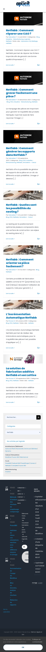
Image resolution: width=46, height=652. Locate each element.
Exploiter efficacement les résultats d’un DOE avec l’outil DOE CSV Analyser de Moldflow (37, 515)
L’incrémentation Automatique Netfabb (21, 316)
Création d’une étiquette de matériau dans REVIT (37, 548)
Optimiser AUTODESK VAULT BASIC (37, 567)
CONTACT (20, 497)
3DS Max (34, 449)
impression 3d (26, 41)
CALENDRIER (21, 500)
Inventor (8, 472)
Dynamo (8, 451)
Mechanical (24, 457)
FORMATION (21, 488)
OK (23, 647)
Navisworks (20, 449)
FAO (11, 102)
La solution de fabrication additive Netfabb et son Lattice (21, 372)
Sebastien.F (13, 37)
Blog (38, 37)
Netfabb (9, 41)
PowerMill (8, 463)
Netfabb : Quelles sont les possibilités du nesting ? (21, 208)
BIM (19, 491)
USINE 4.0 (20, 494)
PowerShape (25, 463)
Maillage (35, 41)
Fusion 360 (15, 457)
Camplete (14, 465)
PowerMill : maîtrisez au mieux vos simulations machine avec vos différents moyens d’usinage (14, 540)
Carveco (33, 463)
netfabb (9, 43)
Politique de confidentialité (37, 640)
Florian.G (12, 321)
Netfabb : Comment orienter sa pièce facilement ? (19, 263)
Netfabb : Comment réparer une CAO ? (19, 32)
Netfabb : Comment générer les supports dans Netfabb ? (20, 151)
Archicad (27, 449)
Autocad (8, 449)
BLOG (19, 503)
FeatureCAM (16, 463)
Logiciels (27, 39)
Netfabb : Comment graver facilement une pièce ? (21, 93)
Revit (13, 449)
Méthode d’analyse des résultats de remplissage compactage (14, 504)
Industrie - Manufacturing (14, 39)
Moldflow (8, 457)
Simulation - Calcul (29, 162)
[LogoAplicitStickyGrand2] (23, 2)
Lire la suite (10, 65)
